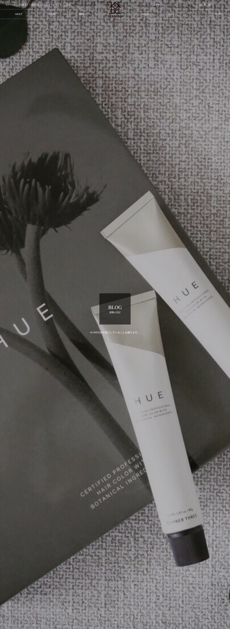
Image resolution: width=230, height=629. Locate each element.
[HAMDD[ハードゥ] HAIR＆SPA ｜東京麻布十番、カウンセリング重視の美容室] (115, 9)
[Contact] (209, 4)
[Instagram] (200, 4)
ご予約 (156, 4)
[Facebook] (205, 4)
